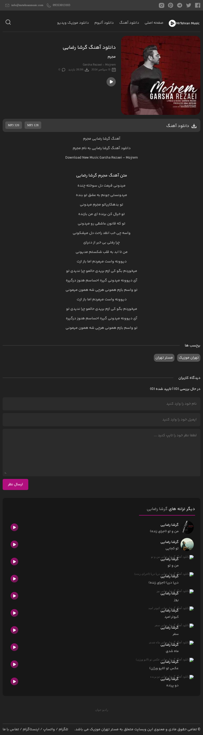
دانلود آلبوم (104, 23)
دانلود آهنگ (129, 23)
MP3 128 (33, 125)
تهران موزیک (189, 358)
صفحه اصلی (154, 23)
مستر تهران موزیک (104, 729)
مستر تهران (164, 358)
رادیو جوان (101, 709)
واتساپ (49, 729)
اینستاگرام (31, 729)
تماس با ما (11, 729)
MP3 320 (13, 125)
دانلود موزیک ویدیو (73, 23)
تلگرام (63, 729)
